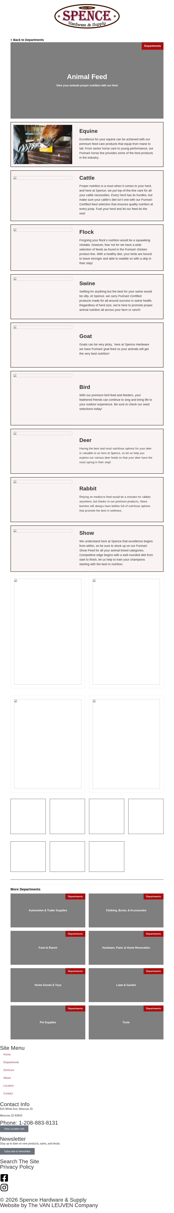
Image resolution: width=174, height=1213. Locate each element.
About (7, 1077)
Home (7, 1054)
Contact (8, 1093)
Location (8, 1085)
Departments (11, 1062)
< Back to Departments (27, 40)
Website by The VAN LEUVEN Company (49, 1205)
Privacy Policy (17, 1167)
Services (8, 1070)
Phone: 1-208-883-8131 (29, 1123)
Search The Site (19, 1161)
